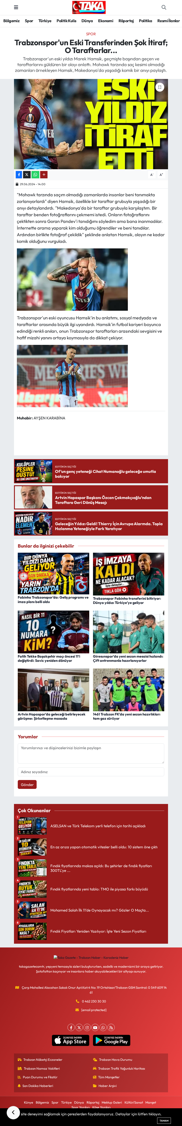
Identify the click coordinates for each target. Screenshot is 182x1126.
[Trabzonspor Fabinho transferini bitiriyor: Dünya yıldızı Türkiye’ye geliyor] (128, 573)
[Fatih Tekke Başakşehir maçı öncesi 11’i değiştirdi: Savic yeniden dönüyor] (53, 631)
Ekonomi (105, 20)
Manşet (150, 1102)
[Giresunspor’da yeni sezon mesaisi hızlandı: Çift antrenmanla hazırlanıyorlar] (128, 631)
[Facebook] (71, 1027)
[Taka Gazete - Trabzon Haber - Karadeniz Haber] (89, 7)
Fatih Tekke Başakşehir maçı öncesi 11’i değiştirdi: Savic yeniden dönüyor (49, 658)
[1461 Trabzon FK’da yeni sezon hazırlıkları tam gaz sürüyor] (128, 689)
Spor (29, 20)
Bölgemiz (11, 20)
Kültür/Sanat (134, 1102)
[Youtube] (95, 1027)
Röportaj (126, 20)
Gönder (27, 784)
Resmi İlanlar (168, 20)
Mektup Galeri (112, 1102)
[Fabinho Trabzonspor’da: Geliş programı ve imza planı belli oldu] (53, 573)
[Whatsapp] (103, 1027)
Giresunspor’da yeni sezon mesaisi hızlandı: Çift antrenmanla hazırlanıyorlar (128, 658)
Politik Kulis (66, 20)
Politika (145, 20)
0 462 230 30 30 (94, 1001)
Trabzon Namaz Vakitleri (42, 1068)
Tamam (164, 1120)
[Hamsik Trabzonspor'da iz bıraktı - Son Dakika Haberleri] (72, 375)
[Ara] (164, 7)
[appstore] (70, 1040)
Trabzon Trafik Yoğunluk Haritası (121, 1068)
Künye (28, 1102)
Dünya (87, 20)
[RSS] (111, 1027)
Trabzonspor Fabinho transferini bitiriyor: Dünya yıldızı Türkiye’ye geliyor (127, 600)
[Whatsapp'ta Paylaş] (35, 174)
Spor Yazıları (80, 1107)
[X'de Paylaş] (27, 174)
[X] (79, 1027)
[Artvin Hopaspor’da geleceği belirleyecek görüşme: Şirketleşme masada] (53, 689)
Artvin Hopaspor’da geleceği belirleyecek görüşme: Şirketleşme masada (51, 716)
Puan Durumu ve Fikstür (40, 1077)
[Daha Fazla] (43, 174)
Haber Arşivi (108, 1086)
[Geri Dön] (13, 1112)
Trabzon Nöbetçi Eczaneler (42, 1059)
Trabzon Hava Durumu (115, 1059)
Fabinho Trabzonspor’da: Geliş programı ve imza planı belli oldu (53, 599)
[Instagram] (87, 1027)
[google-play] (111, 1040)
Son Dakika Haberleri (37, 1086)
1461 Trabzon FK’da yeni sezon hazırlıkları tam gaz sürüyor (126, 716)
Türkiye (44, 20)
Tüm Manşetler (109, 1077)
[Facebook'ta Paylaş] (19, 174)
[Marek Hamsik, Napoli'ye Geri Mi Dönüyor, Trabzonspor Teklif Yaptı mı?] (72, 279)
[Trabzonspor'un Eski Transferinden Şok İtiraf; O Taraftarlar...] (91, 124)
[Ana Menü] (16, 7)
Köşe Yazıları (101, 1107)
